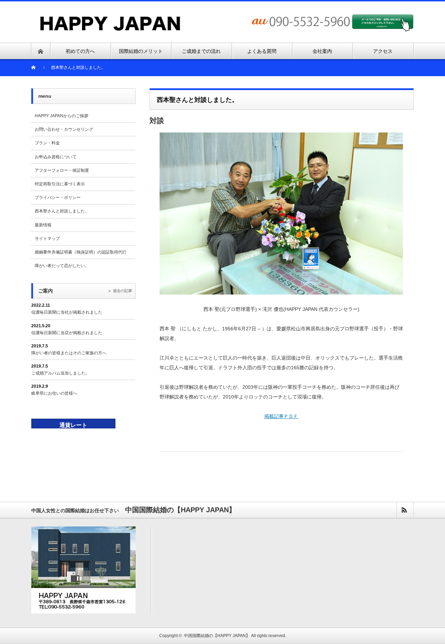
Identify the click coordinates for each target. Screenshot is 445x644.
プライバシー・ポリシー (58, 197)
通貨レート (73, 425)
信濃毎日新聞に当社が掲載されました (66, 312)
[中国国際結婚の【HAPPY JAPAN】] (110, 18)
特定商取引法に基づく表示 (60, 184)
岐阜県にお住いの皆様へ (54, 393)
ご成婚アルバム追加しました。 (60, 373)
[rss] (404, 510)
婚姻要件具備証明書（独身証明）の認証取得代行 (81, 252)
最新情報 (43, 225)
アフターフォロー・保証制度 (62, 170)
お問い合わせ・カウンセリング (64, 129)
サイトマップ (47, 238)
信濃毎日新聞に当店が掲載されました (66, 332)
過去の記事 (122, 291)
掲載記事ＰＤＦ (281, 416)
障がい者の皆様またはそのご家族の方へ (68, 353)
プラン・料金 (47, 142)
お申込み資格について (55, 156)
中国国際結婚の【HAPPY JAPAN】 (217, 635)
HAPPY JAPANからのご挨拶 (61, 115)
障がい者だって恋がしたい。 (62, 265)
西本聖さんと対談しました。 (62, 211)
